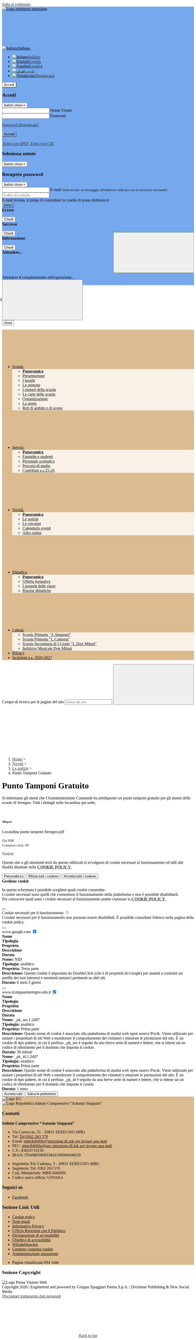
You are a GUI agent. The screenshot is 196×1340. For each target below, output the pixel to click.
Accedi (9, 85)
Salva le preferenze (41, 1094)
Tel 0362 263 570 (33, 1136)
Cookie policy (23, 1217)
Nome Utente (61, 110)
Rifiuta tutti (43, 876)
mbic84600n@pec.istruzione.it (67, 1146)
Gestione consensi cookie (32, 1249)
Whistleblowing (25, 1244)
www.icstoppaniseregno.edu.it (27, 992)
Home (17, 759)
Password (58, 116)
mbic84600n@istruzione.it (65, 1141)
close (8, 323)
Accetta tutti (80, 876)
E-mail (55, 189)
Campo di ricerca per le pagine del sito (33, 702)
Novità (17, 764)
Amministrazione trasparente (35, 1254)
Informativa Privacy (28, 1226)
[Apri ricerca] (153, 252)
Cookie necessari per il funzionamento (33, 913)
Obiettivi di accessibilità (31, 1240)
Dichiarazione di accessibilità (35, 1235)
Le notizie (20, 768)
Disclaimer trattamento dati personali (31, 1296)
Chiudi (8, 219)
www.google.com (17, 932)
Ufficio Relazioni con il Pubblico (38, 1231)
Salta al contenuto (16, 4)
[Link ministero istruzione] (24, 9)
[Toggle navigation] (42, 300)
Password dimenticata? (20, 125)
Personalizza (13, 876)
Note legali (21, 1221)
